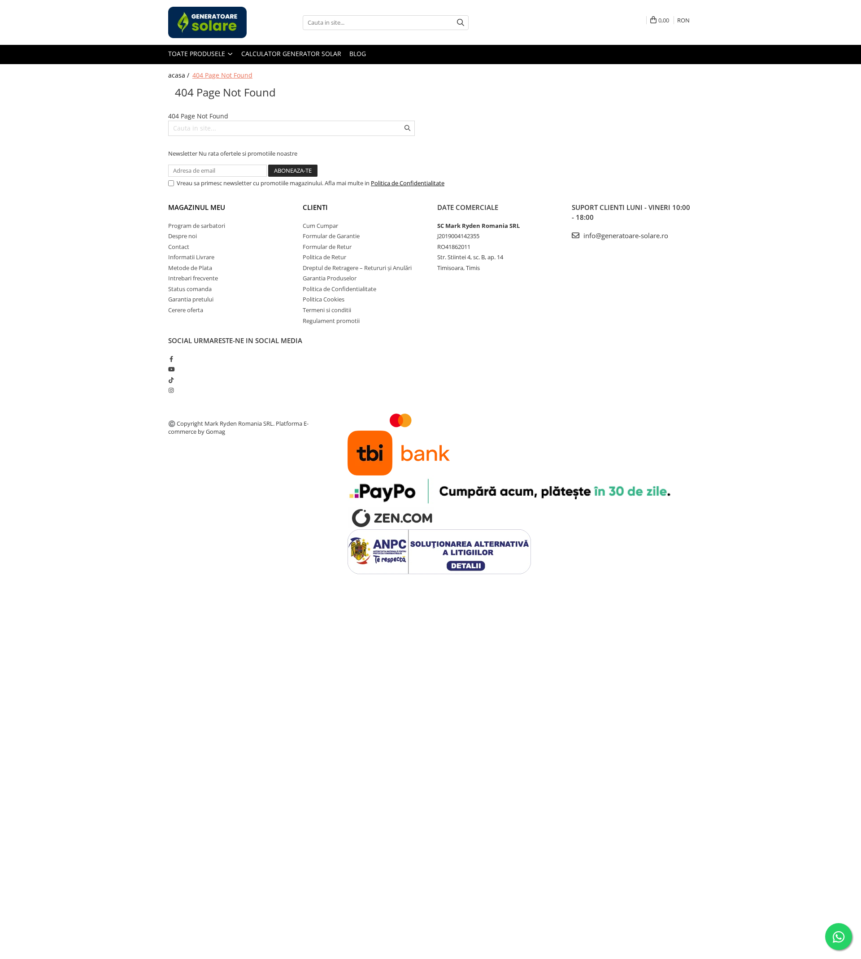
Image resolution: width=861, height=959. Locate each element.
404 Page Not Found (222, 75)
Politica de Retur (324, 257)
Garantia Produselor (330, 278)
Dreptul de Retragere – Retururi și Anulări (357, 268)
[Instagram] (171, 390)
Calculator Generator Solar (291, 53)
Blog (357, 53)
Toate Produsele (197, 53)
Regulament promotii (331, 321)
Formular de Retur (327, 247)
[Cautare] (460, 22)
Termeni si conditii (327, 310)
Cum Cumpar (320, 226)
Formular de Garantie (331, 236)
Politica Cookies (323, 299)
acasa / (179, 75)
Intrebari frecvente (193, 278)
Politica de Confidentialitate (407, 183)
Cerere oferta (185, 310)
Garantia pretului (190, 299)
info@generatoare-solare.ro (625, 235)
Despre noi (182, 236)
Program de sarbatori (196, 226)
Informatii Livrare (191, 257)
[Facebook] (171, 359)
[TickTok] (171, 380)
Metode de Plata (190, 268)
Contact (178, 247)
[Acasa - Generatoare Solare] (213, 22)
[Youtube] (171, 369)
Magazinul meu (196, 207)
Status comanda (190, 289)
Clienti (315, 207)
